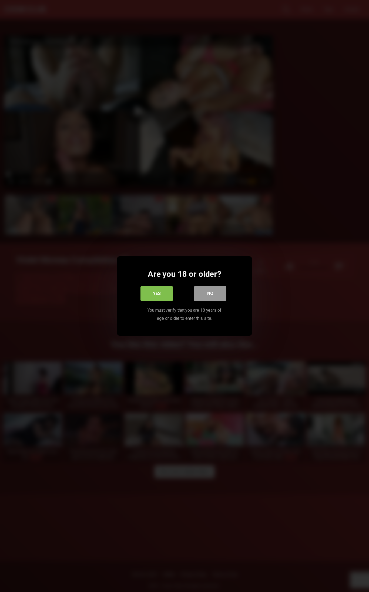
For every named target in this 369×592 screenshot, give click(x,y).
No (210, 293)
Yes (157, 293)
